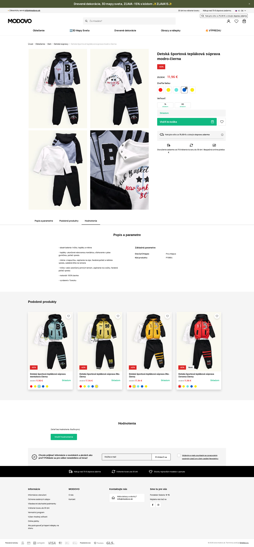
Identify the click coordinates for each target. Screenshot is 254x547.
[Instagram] (158, 504)
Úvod (30, 44)
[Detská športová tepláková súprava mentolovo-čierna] (40, 386)
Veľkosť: (161, 98)
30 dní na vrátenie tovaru (188, 10)
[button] (249, 3)
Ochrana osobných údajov (39, 499)
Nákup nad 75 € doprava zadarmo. (217, 10)
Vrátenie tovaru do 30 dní (38, 508)
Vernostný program (36, 512)
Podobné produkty (68, 220)
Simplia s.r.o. (244, 543)
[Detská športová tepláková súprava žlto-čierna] (36, 386)
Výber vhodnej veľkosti (37, 516)
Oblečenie (40, 44)
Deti (49, 44)
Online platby (33, 521)
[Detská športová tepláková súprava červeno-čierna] (32, 386)
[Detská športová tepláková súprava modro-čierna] (44, 386)
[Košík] (244, 21)
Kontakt (72, 499)
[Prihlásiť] (228, 21)
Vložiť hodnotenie (64, 437)
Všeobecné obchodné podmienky (42, 503)
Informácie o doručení (37, 495)
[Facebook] (152, 504)
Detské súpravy (61, 44)
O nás (71, 495)
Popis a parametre (44, 220)
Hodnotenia (91, 220)
